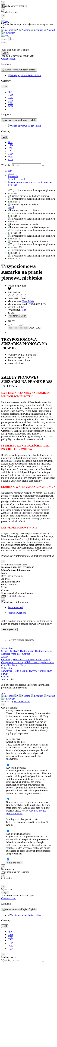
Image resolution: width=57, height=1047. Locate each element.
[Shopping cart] (5, 39)
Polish (37, 75)
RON (10, 106)
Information (7, 648)
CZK (10, 97)
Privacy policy (42, 659)
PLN (10, 92)
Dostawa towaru (43, 651)
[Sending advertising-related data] (7, 831)
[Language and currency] (12, 39)
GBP (10, 103)
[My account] (9, 38)
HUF (10, 109)
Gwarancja (6, 659)
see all (11, 207)
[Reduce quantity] (20, 325)
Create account (8, 58)
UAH (10, 100)
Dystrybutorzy (27, 651)
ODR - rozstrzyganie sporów (39, 662)
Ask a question (9, 629)
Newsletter (6, 671)
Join (3, 693)
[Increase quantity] (9, 325)
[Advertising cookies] (7, 799)
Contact (26, 653)
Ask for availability (17, 316)
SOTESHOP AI (22, 701)
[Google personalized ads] (7, 859)
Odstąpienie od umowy (13, 662)
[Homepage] (5, 21)
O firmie (5, 651)
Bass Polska (28, 301)
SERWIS (14, 651)
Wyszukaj (6, 165)
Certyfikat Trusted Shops (13, 665)
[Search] (2, 39)
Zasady (5, 656)
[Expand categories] (2, 42)
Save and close (14, 863)
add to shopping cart (18, 328)
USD (10, 95)
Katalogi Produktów (11, 653)
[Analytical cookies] (7, 764)
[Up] (3, 963)
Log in (5, 53)
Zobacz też (6, 668)
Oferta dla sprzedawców (25, 671)
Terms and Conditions (24, 659)
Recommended (15, 607)
